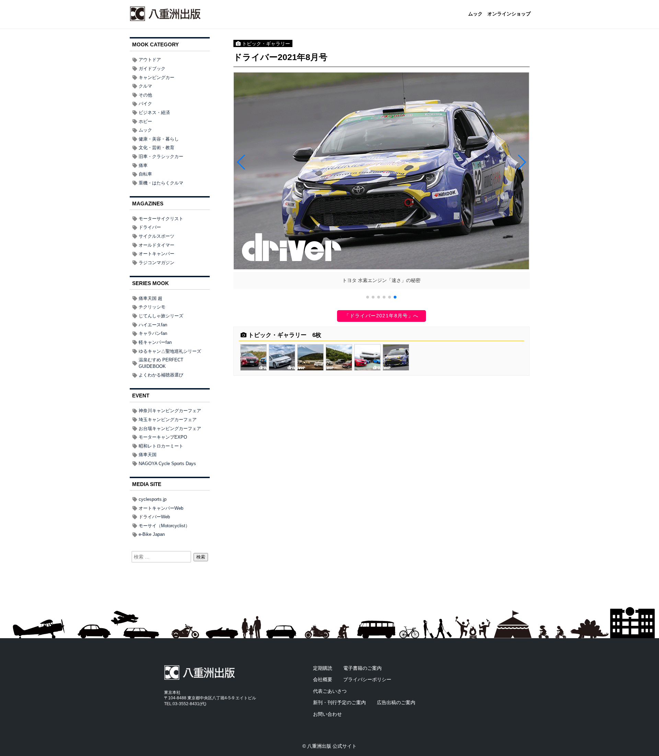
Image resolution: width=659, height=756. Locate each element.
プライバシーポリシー (367, 679)
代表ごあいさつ (330, 691)
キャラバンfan (153, 333)
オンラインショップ (509, 14)
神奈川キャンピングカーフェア (170, 410)
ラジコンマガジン (156, 262)
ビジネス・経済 (154, 112)
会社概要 (322, 679)
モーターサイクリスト (161, 218)
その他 (145, 95)
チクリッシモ (152, 306)
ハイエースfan (153, 324)
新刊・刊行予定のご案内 (339, 702)
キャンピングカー (156, 77)
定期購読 (322, 668)
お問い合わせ (327, 714)
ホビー (145, 121)
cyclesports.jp (152, 499)
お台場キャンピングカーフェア (170, 428)
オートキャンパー (156, 253)
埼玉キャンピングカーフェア (168, 419)
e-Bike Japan (152, 534)
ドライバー (150, 227)
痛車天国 (148, 454)
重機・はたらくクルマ (161, 182)
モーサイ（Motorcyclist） (164, 525)
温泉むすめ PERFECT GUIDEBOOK (161, 363)
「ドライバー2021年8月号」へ (381, 315)
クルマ (145, 86)
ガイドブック (152, 68)
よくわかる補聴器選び (161, 374)
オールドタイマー (156, 245)
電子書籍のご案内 (362, 668)
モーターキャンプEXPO (163, 437)
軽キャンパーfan (155, 342)
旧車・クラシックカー (161, 156)
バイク (145, 103)
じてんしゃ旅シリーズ (161, 315)
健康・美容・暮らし (159, 139)
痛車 (143, 165)
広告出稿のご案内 (396, 702)
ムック (475, 14)
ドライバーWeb (154, 516)
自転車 (145, 174)
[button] (367, 297)
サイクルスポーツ (156, 236)
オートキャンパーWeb (161, 508)
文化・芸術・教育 (156, 147)
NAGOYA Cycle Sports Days (167, 463)
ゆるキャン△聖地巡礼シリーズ (170, 351)
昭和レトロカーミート (161, 446)
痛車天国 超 (150, 298)
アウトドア (150, 59)
